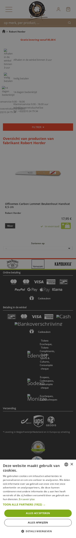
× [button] (71, 464)
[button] (38, 504)
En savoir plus (27, 499)
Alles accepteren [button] (38, 513)
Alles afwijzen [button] (38, 522)
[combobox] (66, 464)
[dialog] (38, 499)
